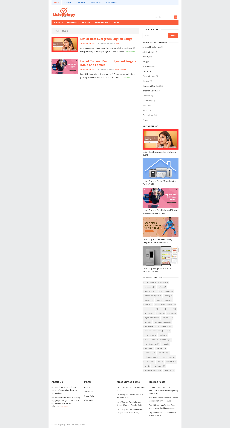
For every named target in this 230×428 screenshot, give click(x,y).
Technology (72, 22)
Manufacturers (151, 339)
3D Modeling (150, 282)
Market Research (152, 344)
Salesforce (164, 353)
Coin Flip (148, 304)
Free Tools (149, 313)
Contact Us (81, 2)
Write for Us (96, 2)
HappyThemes (79, 425)
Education (147, 71)
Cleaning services (164, 300)
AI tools (162, 287)
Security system (168, 357)
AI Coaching (150, 287)
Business (58, 22)
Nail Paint (161, 348)
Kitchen (163, 335)
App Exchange (167, 291)
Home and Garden (151, 86)
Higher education (152, 317)
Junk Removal (150, 335)
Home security (166, 326)
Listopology (61, 425)
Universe (171, 361)
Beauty (146, 56)
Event (173, 309)
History (146, 81)
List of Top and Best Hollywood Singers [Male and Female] (108, 63)
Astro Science (149, 52)
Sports (116, 22)
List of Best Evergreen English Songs (106, 39)
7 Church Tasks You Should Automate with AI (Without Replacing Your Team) (163, 390)
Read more (63, 406)
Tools (160, 361)
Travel (145, 120)
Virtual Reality (159, 366)
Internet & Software (151, 90)
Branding (149, 300)
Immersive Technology (154, 331)
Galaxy (161, 313)
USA (147, 366)
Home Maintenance (163, 322)
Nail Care (149, 348)
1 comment (130, 51)
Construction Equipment (165, 304)
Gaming (172, 313)
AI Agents (163, 282)
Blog (145, 61)
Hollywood (167, 317)
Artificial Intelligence (152, 47)
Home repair (150, 326)
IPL (168, 331)
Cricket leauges (151, 309)
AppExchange (151, 291)
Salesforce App (151, 357)
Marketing (147, 100)
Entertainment (101, 22)
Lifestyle (86, 22)
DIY (163, 309)
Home (56, 2)
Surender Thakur (87, 43)
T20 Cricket (149, 361)
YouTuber (169, 370)
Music (118, 43)
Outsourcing (150, 353)
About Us (68, 2)
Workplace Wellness (153, 370)
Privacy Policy (111, 2)
